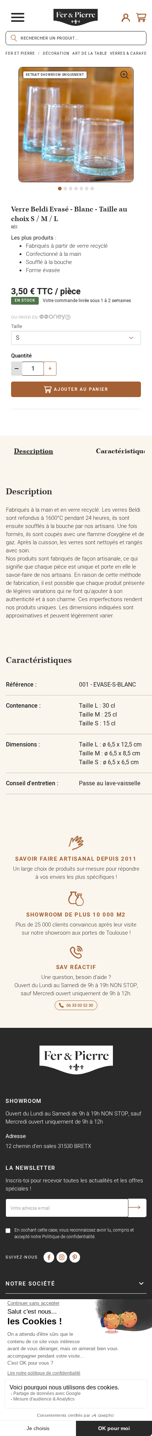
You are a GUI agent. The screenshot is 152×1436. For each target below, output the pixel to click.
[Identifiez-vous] (126, 17)
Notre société (30, 1283)
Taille (16, 326)
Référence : (21, 684)
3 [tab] (71, 188)
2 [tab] (65, 188)
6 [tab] (87, 188)
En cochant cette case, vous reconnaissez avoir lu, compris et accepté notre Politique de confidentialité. (74, 1233)
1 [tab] (60, 188)
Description (33, 451)
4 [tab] (76, 188)
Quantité (21, 355)
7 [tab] (92, 188)
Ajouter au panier (81, 389)
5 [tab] (81, 188)
